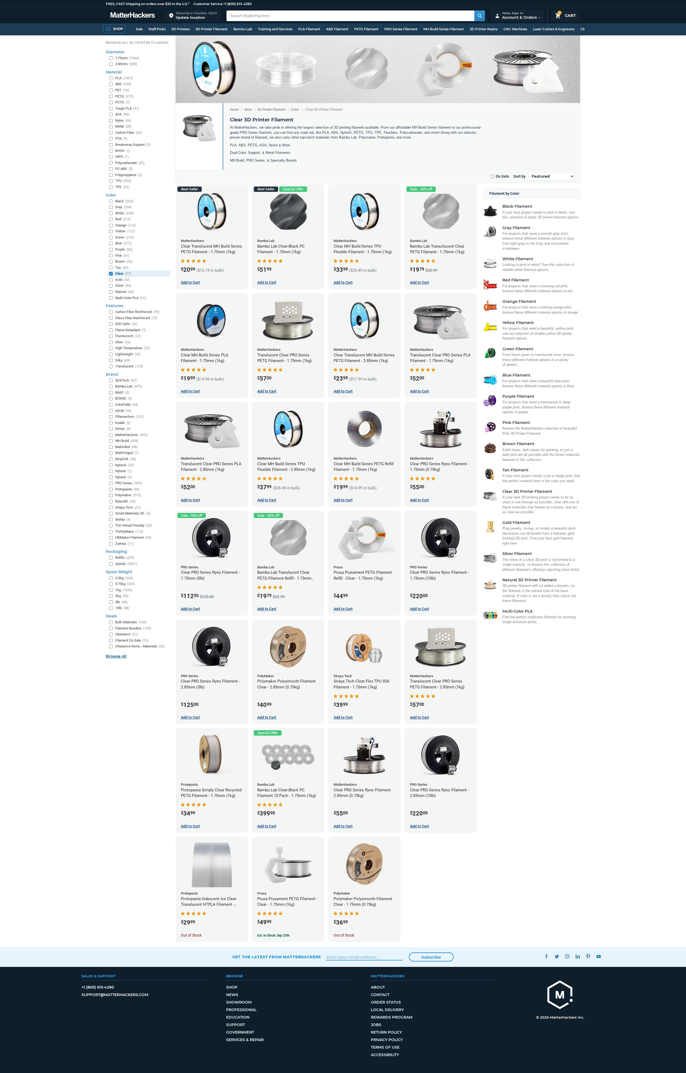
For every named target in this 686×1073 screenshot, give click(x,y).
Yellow (125, 231)
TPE (122, 187)
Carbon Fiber (128, 133)
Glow (123, 342)
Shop (231, 987)
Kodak (123, 423)
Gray (123, 207)
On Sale (502, 176)
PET (122, 90)
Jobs (376, 1024)
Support (235, 1024)
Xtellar (123, 519)
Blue (123, 243)
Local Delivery (387, 1009)
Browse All (116, 656)
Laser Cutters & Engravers (554, 29)
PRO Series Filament (400, 29)
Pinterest (588, 956)
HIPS (122, 157)
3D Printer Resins (484, 29)
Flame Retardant (130, 330)
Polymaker (128, 495)
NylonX (123, 477)
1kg (123, 590)
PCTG (122, 102)
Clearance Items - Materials (140, 646)
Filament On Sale (132, 640)
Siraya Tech (128, 507)
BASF (122, 392)
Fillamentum (129, 417)
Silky (122, 360)
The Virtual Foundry (133, 525)
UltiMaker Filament (133, 537)
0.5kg (124, 578)
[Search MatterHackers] (479, 15)
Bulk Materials (131, 622)
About (378, 987)
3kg (122, 596)
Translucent (129, 366)
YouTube (598, 956)
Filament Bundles (133, 628)
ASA (122, 114)
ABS (123, 84)
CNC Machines (515, 29)
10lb (122, 608)
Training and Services (275, 29)
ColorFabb (126, 405)
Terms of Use (385, 1047)
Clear (123, 273)
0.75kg (125, 584)
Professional (241, 1009)
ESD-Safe (126, 324)
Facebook (546, 956)
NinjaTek (125, 459)
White (124, 213)
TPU (123, 181)
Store (248, 109)
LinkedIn (578, 956)
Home (234, 109)
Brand (112, 374)
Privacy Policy (387, 1039)
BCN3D (123, 398)
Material (114, 72)
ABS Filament (337, 29)
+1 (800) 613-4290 (237, 4)
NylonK (123, 471)
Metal (123, 126)
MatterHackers (131, 435)
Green (124, 237)
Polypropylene (128, 175)
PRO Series (128, 483)
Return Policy (386, 1032)
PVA (121, 138)
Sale (139, 29)
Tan (122, 268)
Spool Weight (119, 571)
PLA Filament (309, 29)
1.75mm (127, 58)
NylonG (124, 465)
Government (240, 1032)
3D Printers (181, 29)
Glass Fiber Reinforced (136, 318)
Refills (124, 558)
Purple (124, 249)
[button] (193, 15)
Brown (124, 261)
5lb (121, 602)
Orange (125, 225)
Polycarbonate (130, 163)
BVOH (122, 151)
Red (123, 219)
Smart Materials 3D (132, 513)
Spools (126, 564)
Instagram (567, 956)
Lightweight (128, 354)
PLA (124, 78)
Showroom (239, 1002)
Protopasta (127, 489)
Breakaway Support (133, 145)
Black (124, 201)
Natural (124, 292)
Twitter (557, 956)
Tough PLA (127, 108)
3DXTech (126, 380)
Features (114, 305)
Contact (380, 994)
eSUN (123, 411)
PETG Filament (366, 29)
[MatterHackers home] (132, 15)
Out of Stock (191, 935)
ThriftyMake (129, 532)
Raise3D (125, 501)
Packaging (116, 551)
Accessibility (385, 1054)
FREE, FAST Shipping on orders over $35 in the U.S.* (147, 4)
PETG (124, 96)
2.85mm (126, 64)
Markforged (127, 453)
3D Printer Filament (212, 29)
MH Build (127, 441)
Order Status (386, 1002)
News (232, 994)
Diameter (115, 52)
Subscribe (431, 957)
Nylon (123, 120)
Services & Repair (245, 1039)
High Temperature (132, 348)
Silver (123, 286)
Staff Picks (157, 29)
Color (295, 109)
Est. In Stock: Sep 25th (273, 935)
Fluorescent (128, 336)
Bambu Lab (242, 29)
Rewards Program (391, 1017)
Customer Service (207, 4)
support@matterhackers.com (114, 994)
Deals (111, 616)
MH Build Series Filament (443, 29)
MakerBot (126, 447)
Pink (122, 256)
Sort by (519, 176)
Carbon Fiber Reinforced (137, 312)
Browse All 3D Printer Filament (137, 42)
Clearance (126, 634)
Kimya (123, 429)
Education (237, 1017)
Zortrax (124, 544)
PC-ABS (124, 169)
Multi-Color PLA (130, 298)
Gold (122, 280)
